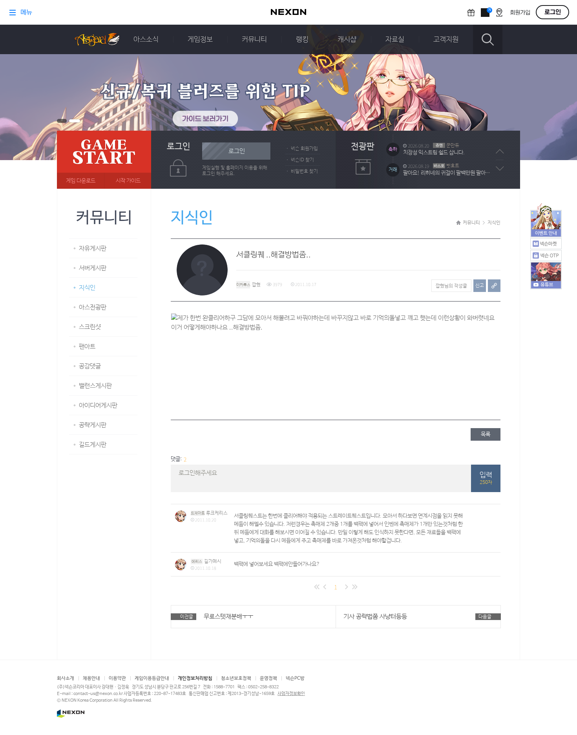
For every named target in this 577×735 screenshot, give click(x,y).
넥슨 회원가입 (304, 148)
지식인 (87, 288)
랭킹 (302, 40)
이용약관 (117, 678)
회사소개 (65, 678)
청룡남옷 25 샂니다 (424, 175)
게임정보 (200, 40)
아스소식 (146, 40)
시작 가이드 (128, 181)
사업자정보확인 (291, 693)
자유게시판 (92, 248)
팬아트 (87, 346)
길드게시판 (92, 445)
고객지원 (445, 40)
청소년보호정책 (236, 678)
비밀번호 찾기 (304, 171)
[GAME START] (104, 160)
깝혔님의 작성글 (451, 286)
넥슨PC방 (295, 678)
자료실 (394, 40)
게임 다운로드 (80, 181)
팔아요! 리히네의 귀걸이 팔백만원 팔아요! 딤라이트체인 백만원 (448, 155)
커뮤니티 (254, 40)
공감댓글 (90, 366)
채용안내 (91, 678)
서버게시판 (92, 268)
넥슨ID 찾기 (302, 160)
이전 (500, 151)
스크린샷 (90, 327)
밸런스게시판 (95, 386)
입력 (486, 478)
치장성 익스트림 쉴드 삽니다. (434, 134)
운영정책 (268, 678)
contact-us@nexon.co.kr (98, 693)
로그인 (236, 151)
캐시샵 (347, 40)
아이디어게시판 (98, 405)
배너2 (74, 121)
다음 (500, 168)
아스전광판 (92, 307)
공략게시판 (92, 425)
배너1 (62, 121)
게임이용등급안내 (152, 678)
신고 (479, 285)
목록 (485, 434)
